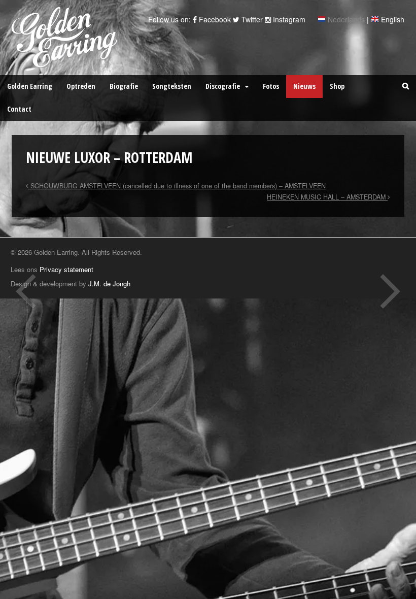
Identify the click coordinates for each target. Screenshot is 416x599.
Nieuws (304, 86)
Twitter (251, 19)
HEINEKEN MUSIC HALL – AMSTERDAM (327, 197)
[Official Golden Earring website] (66, 62)
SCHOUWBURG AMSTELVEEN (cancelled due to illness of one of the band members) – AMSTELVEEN (177, 185)
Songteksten (171, 86)
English (392, 19)
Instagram (288, 19)
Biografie (124, 86)
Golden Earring (29, 86)
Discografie (222, 86)
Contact (19, 109)
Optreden (80, 86)
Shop (337, 86)
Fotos (271, 86)
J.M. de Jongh (109, 283)
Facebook (214, 19)
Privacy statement (66, 269)
